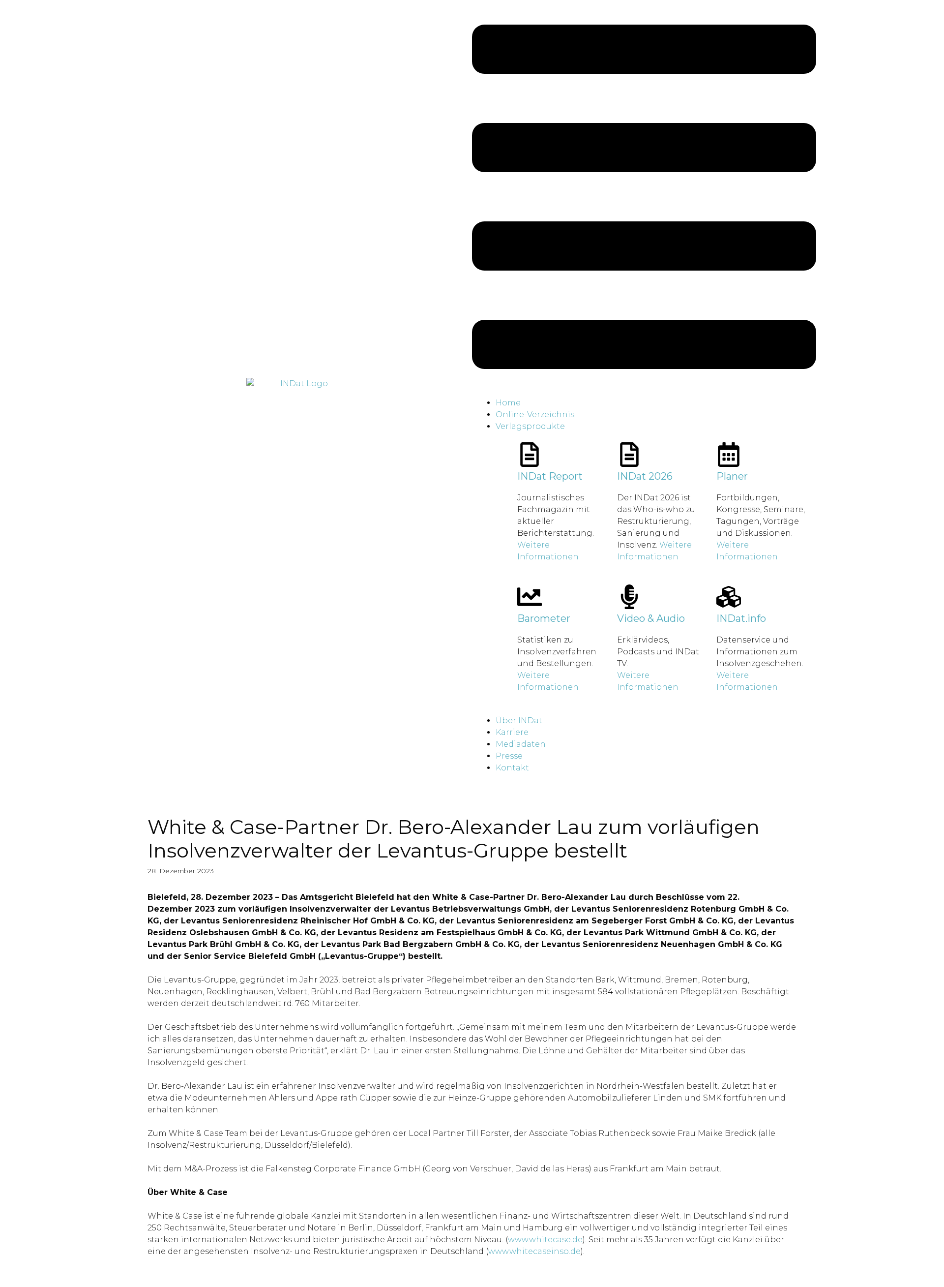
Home (508, 402)
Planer (732, 476)
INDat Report (550, 476)
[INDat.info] (728, 596)
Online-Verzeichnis (535, 414)
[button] (644, 198)
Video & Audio (651, 618)
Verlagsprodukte (530, 426)
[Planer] (728, 454)
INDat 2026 (645, 476)
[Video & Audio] (629, 596)
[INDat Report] (529, 454)
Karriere (512, 732)
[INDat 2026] (629, 454)
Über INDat (519, 720)
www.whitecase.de (545, 1239)
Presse (509, 756)
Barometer (543, 618)
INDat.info (741, 618)
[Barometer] (529, 596)
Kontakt (512, 767)
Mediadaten (521, 744)
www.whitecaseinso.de (534, 1251)
